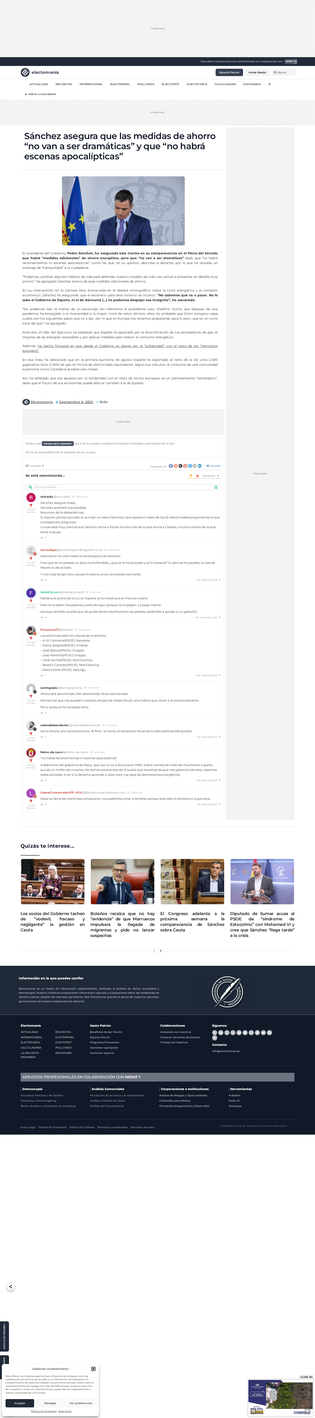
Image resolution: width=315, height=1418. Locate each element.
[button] (93, 1369)
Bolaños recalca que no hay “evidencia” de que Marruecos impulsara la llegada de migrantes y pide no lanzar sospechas (122, 924)
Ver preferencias (81, 1403)
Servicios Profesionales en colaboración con (81, 1077)
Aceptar (19, 1403)
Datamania (252, 84)
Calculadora (225, 84)
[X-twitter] (214, 1032)
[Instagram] (251, 1032)
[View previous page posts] (154, 951)
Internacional (91, 84)
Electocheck (197, 84)
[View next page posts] (160, 951)
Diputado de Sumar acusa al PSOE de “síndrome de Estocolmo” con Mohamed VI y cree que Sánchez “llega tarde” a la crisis (262, 924)
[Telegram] (238, 1032)
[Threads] (232, 1032)
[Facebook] (220, 1032)
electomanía (45, 72)
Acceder (215, 465)
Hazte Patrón (100, 1025)
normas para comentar (57, 443)
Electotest (170, 84)
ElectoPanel (120, 84)
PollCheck (146, 84)
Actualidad (39, 84)
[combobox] (284, 72)
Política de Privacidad (43, 1411)
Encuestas (64, 84)
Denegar (50, 1403)
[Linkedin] (269, 1032)
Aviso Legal (64, 1411)
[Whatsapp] (226, 1032)
